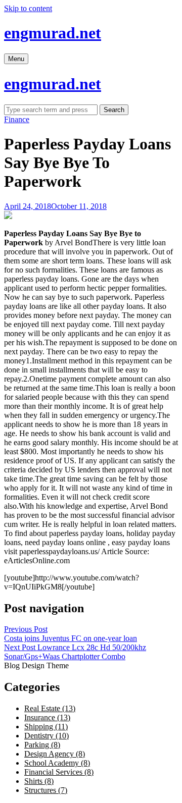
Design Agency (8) (54, 754)
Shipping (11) (46, 726)
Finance (16, 119)
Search (114, 110)
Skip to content (28, 8)
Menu (16, 59)
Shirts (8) (39, 781)
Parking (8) (42, 744)
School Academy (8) (57, 763)
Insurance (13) (47, 717)
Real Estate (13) (49, 708)
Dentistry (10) (46, 735)
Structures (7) (45, 790)
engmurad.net (52, 33)
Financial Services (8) (59, 772)
